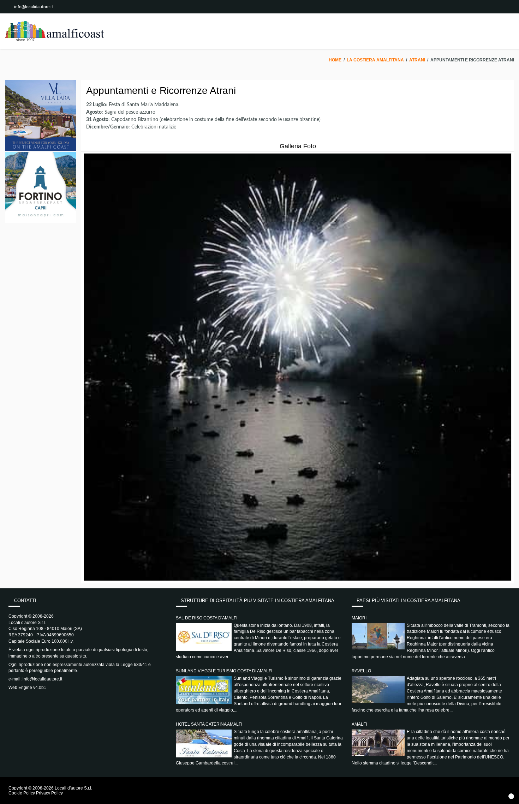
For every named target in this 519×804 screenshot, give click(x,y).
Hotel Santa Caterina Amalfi (209, 724)
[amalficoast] (54, 29)
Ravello (361, 670)
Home (335, 60)
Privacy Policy (49, 793)
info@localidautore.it (33, 7)
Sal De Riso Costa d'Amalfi (206, 618)
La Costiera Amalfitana (375, 60)
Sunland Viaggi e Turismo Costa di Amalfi (224, 670)
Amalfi (359, 724)
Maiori (359, 618)
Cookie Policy (21, 793)
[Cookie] (511, 796)
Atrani (417, 60)
